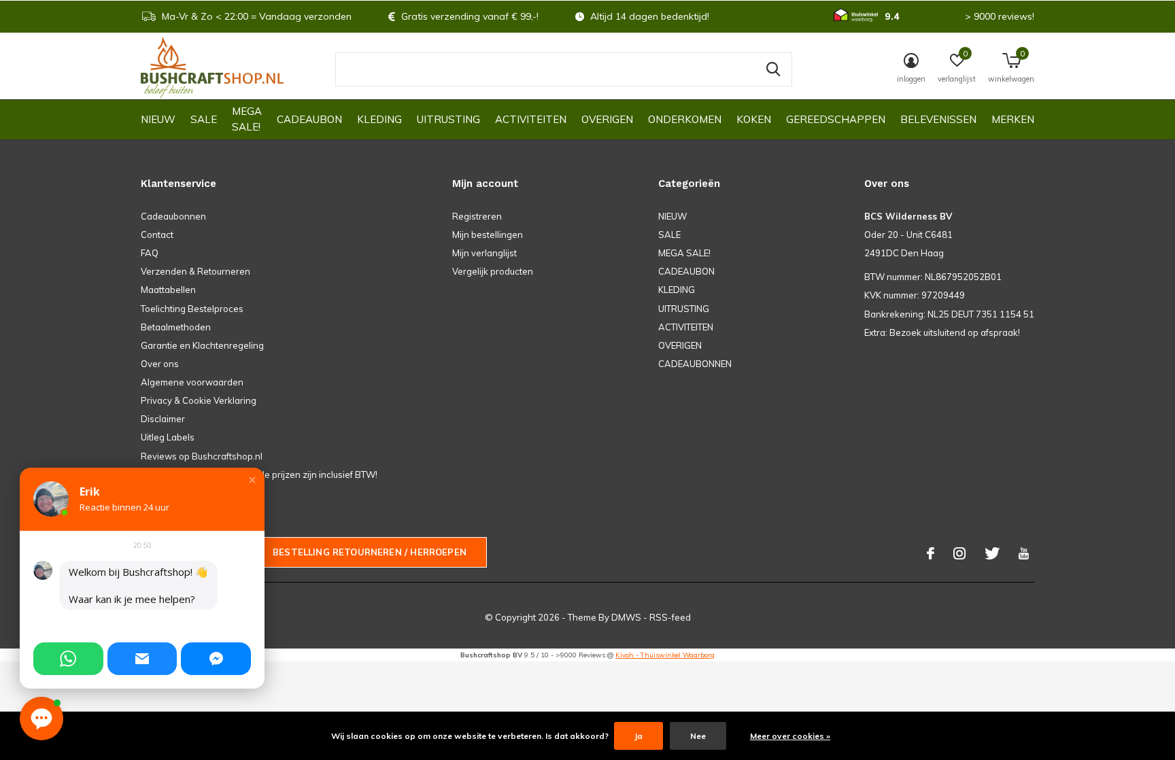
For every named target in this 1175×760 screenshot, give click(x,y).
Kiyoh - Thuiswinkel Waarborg (665, 655)
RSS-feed (670, 617)
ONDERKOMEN (684, 119)
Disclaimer (163, 418)
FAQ (149, 252)
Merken (1012, 119)
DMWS (626, 617)
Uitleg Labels (167, 437)
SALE (203, 119)
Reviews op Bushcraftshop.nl (201, 456)
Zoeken (773, 69)
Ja (638, 736)
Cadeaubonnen (173, 216)
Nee (698, 736)
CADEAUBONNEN (695, 363)
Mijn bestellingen (487, 234)
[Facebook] (930, 553)
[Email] (142, 658)
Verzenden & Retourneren (195, 271)
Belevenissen (938, 119)
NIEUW (158, 119)
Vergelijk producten (492, 271)
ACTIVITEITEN (530, 119)
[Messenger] (216, 658)
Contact (157, 234)
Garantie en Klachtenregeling (202, 345)
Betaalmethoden (176, 327)
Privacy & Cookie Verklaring (198, 400)
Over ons (160, 363)
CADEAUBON (309, 119)
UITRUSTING (448, 119)
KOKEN (753, 119)
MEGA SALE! (247, 119)
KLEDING (379, 119)
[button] (252, 480)
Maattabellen (168, 289)
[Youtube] (1024, 553)
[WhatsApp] (68, 658)
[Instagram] (959, 553)
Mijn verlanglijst (484, 252)
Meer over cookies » (790, 736)
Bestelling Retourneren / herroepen (369, 552)
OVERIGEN (607, 119)
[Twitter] (992, 553)
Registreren (477, 216)
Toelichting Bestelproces (192, 308)
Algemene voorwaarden (192, 382)
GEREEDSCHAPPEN (835, 119)
